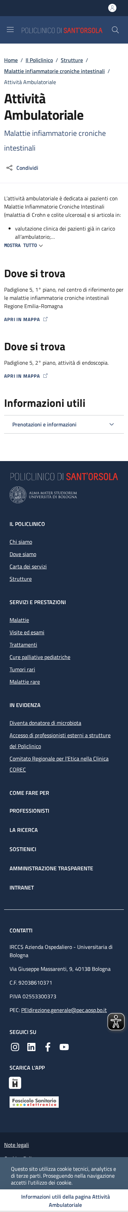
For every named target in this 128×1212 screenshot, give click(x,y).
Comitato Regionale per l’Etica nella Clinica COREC (59, 764)
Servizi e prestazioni (38, 602)
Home (11, 60)
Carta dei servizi (28, 566)
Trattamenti (23, 644)
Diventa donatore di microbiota (45, 723)
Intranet (22, 887)
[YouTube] (64, 1046)
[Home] (66, 30)
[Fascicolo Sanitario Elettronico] (34, 1101)
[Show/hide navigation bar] (10, 29)
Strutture (72, 60)
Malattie (19, 620)
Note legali (16, 1145)
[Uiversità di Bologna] (64, 494)
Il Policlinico (39, 60)
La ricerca (24, 830)
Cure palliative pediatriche (40, 657)
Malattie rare (25, 682)
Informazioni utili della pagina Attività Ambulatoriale (65, 1200)
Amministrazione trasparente (51, 868)
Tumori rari (22, 669)
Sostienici (23, 849)
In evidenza (25, 705)
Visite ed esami (27, 632)
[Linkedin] (31, 1046)
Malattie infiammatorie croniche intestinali (54, 71)
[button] (115, 30)
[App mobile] (15, 1082)
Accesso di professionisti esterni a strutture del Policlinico (60, 740)
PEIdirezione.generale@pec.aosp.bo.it (64, 1010)
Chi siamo (21, 542)
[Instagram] (15, 1046)
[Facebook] (47, 1046)
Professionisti (29, 811)
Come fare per (29, 793)
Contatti (22, 930)
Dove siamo (23, 554)
